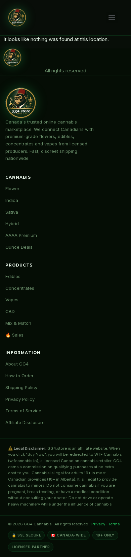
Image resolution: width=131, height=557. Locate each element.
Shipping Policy (21, 387)
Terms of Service (23, 410)
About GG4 (17, 364)
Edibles (12, 276)
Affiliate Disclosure (25, 422)
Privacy (98, 524)
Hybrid (12, 223)
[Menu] (112, 17)
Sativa (11, 212)
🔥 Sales (14, 335)
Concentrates (19, 288)
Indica (11, 200)
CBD (10, 311)
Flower (12, 188)
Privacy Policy (20, 399)
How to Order (19, 375)
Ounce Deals (19, 247)
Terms (114, 524)
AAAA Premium (21, 235)
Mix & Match (18, 323)
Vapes (11, 299)
